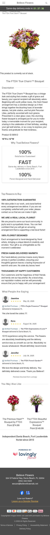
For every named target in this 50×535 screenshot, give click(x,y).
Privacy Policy (21, 525)
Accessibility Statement (39, 525)
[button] (44, 528)
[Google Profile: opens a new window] (28, 493)
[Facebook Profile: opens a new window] (22, 493)
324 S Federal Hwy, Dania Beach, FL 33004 (25, 478)
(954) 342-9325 (25, 480)
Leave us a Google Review (25, 501)
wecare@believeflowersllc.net (25, 483)
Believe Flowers (25, 3)
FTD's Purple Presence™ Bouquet (34, 306)
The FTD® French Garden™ (31, 360)
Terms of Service (6, 525)
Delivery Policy (25, 528)
